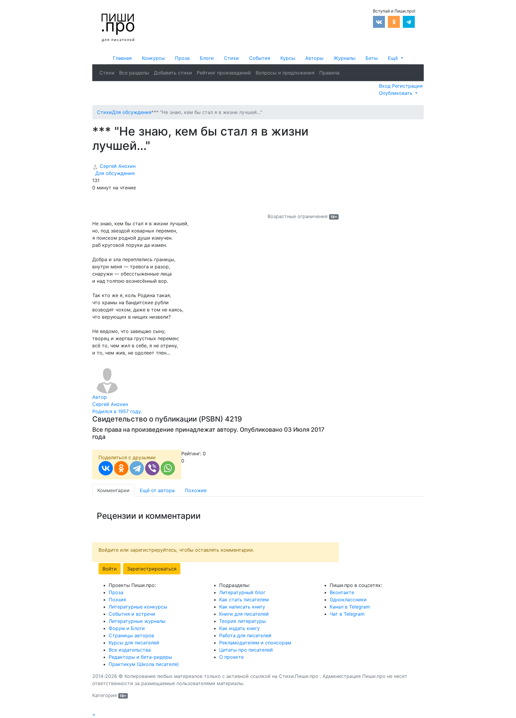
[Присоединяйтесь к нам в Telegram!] (409, 21)
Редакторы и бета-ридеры (140, 657)
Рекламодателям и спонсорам (255, 643)
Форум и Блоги (127, 628)
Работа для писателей (245, 635)
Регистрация (407, 86)
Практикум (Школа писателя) (144, 664)
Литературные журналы (137, 621)
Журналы (344, 58)
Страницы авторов (131, 635)
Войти (109, 569)
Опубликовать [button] (396, 93)
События (259, 58)
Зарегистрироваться (151, 569)
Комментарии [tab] (113, 490)
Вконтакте (342, 592)
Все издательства (130, 650)
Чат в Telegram (347, 614)
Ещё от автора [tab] (157, 490)
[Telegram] (137, 468)
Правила (329, 73)
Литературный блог (242, 592)
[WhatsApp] (168, 468)
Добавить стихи (173, 73)
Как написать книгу (242, 607)
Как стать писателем (244, 600)
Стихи (231, 58)
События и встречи (132, 614)
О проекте (231, 657)
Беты (372, 58)
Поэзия (117, 600)
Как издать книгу (239, 628)
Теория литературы (242, 621)
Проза (182, 58)
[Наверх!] (96, 708)
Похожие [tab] (196, 490)
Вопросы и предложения (285, 73)
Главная (122, 58)
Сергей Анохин (117, 166)
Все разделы (134, 73)
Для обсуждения (113, 173)
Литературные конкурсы (138, 607)
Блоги (207, 58)
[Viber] (152, 468)
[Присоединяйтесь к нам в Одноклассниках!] (394, 21)
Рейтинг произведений (224, 73)
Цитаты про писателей (246, 650)
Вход (385, 86)
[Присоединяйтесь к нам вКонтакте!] (379, 21)
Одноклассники (348, 600)
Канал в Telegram (350, 607)
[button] (395, 58)
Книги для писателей (244, 614)
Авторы (314, 58)
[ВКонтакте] (106, 468)
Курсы (287, 58)
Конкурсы (153, 58)
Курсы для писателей (134, 643)
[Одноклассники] (121, 468)
